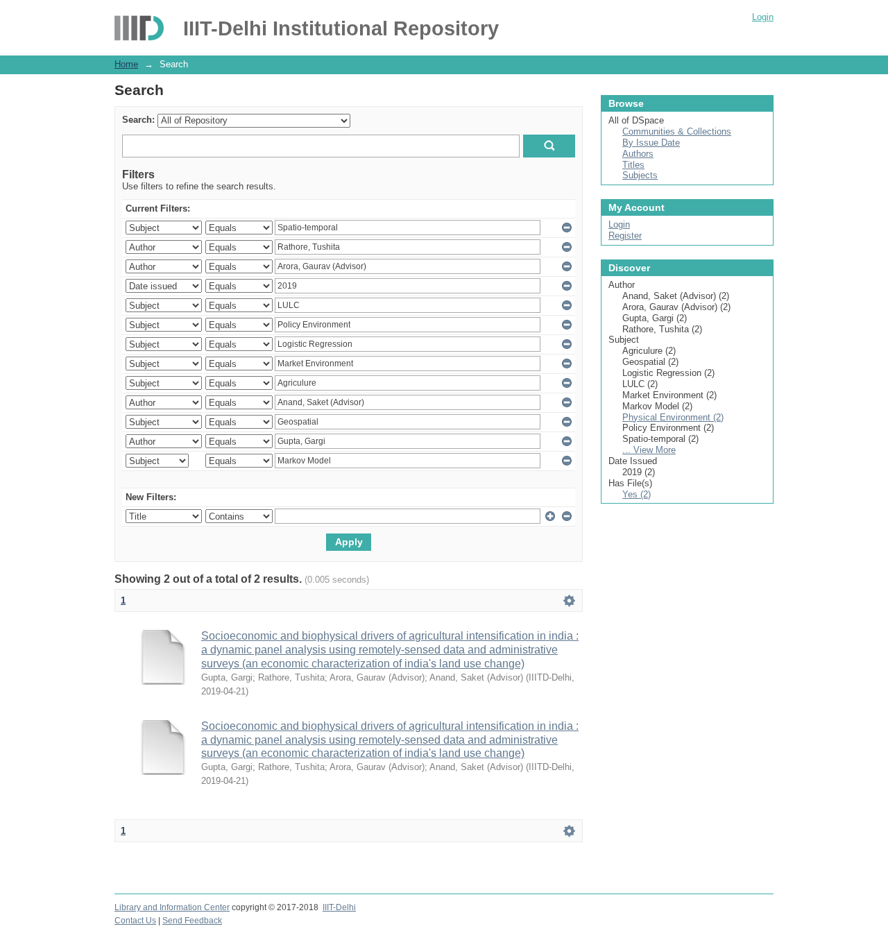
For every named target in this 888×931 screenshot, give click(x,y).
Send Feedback (192, 920)
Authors (638, 153)
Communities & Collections (676, 131)
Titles (633, 165)
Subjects (640, 175)
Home (126, 64)
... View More (649, 450)
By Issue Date (651, 142)
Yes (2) (636, 494)
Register (625, 235)
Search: (138, 119)
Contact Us (135, 920)
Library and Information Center (172, 907)
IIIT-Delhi (339, 907)
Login (763, 17)
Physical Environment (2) (673, 417)
